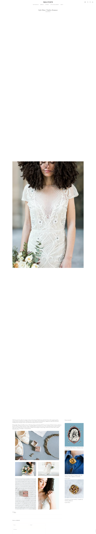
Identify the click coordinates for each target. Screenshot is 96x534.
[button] (42, 4)
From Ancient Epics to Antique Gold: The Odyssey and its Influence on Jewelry (73, 476)
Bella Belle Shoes (15, 428)
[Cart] (92, 2)
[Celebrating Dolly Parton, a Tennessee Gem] (74, 435)
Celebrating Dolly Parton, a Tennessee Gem (74, 447)
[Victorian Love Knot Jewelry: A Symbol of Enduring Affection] (74, 488)
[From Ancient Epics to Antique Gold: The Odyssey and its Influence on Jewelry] (74, 462)
